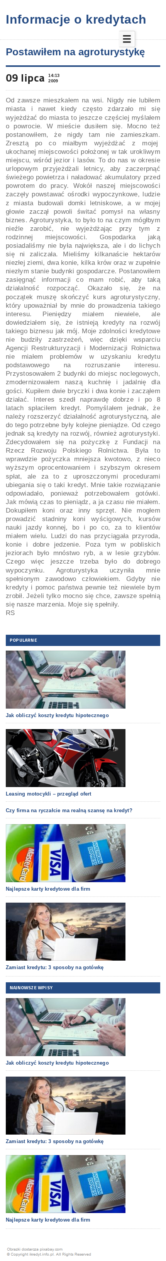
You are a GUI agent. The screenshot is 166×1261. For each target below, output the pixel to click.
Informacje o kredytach (76, 19)
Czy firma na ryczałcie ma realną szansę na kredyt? (69, 810)
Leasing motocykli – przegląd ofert (48, 794)
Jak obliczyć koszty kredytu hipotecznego (57, 715)
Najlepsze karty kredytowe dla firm (48, 889)
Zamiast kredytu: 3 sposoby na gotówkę (54, 967)
